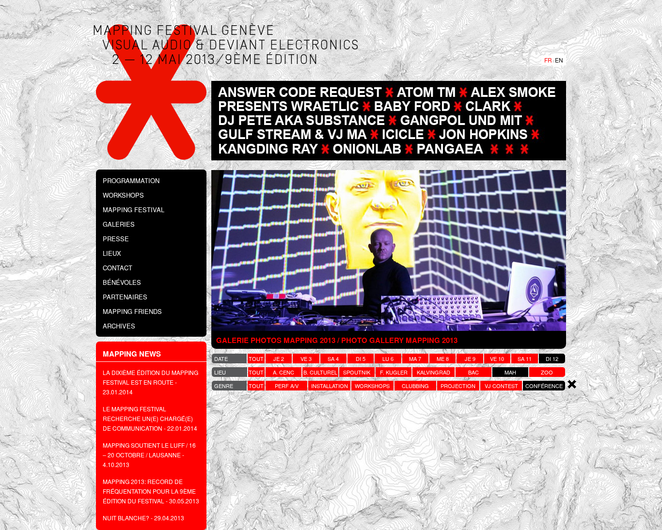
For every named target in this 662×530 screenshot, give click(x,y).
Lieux (112, 253)
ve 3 (306, 358)
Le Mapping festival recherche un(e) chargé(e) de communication (148, 418)
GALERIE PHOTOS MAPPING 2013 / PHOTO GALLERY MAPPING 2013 (336, 340)
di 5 (360, 358)
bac (473, 372)
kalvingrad (433, 372)
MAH (510, 372)
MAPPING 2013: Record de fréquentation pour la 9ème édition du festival (149, 491)
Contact (117, 267)
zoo (547, 372)
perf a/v (287, 386)
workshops (372, 386)
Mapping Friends (132, 311)
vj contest (501, 386)
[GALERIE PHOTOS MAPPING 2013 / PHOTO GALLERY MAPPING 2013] (388, 250)
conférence (544, 386)
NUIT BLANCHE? (126, 518)
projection (458, 386)
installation (329, 386)
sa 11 (525, 358)
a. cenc (283, 372)
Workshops (123, 195)
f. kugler (394, 372)
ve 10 (497, 358)
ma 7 (415, 358)
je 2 (278, 358)
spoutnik (356, 372)
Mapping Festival (133, 209)
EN (559, 60)
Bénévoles (122, 282)
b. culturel (320, 372)
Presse (116, 238)
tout (256, 358)
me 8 (443, 358)
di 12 (552, 358)
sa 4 (333, 358)
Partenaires (125, 296)
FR (548, 60)
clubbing (415, 386)
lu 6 (388, 358)
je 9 (470, 358)
